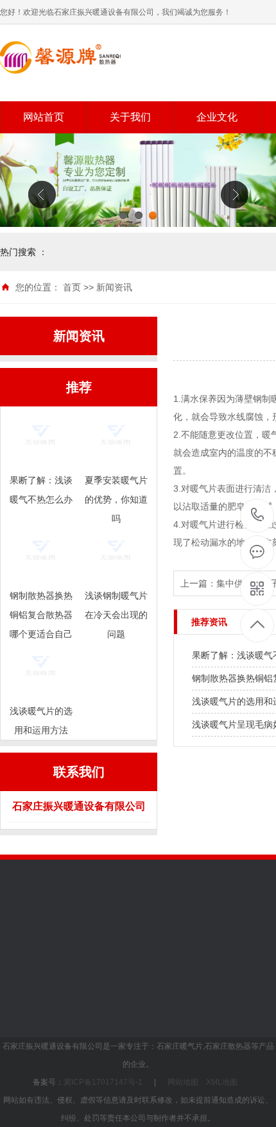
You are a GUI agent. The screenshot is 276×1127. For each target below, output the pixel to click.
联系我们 (109, 1004)
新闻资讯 (114, 287)
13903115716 (258, 516)
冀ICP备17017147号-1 (103, 1082)
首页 (72, 287)
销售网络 (199, 967)
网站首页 (43, 117)
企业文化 (216, 117)
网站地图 (183, 1082)
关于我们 (130, 117)
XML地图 (221, 1082)
